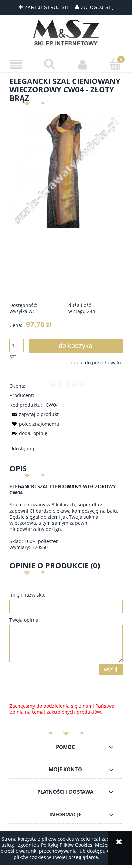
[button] (16, 64)
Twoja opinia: (24, 620)
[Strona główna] (66, 32)
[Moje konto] (82, 64)
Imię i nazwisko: (27, 594)
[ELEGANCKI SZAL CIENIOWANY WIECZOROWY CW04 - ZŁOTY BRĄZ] (66, 170)
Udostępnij (21, 448)
